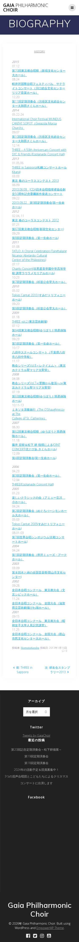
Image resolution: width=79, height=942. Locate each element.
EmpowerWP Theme (50, 928)
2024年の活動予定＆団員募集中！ (36, 770)
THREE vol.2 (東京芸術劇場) (29, 321)
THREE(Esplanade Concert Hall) (33, 484)
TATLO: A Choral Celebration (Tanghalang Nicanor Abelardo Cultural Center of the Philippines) (39, 255)
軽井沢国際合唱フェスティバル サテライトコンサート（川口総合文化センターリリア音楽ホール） (38, 88)
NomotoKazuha (30, 648)
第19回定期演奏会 (36, 756)
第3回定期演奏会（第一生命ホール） (36, 475)
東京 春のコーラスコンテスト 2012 (35, 220)
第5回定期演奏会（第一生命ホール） (36, 343)
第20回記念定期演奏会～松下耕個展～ (36, 749)
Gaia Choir (25, 7)
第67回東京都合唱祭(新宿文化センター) (38, 229)
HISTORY (39, 51)
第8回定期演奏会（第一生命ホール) (35, 238)
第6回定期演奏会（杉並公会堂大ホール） (39, 308)
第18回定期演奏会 (36, 763)
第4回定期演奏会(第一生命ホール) (34, 458)
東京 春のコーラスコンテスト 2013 (35, 181)
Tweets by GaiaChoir (36, 735)
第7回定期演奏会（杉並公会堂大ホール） (39, 282)
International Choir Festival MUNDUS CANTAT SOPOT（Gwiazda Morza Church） (36, 123)
